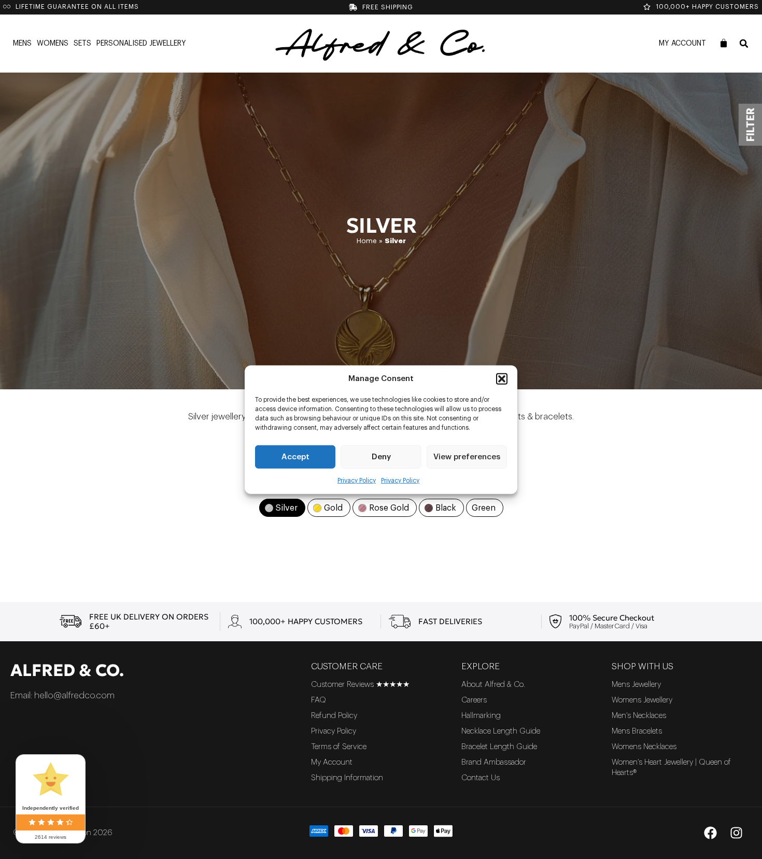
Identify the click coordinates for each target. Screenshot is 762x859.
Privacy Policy (356, 480)
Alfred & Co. (67, 670)
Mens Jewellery (636, 684)
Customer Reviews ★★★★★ (360, 684)
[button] (502, 379)
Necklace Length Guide (500, 731)
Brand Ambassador (493, 762)
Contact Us (480, 778)
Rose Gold (389, 508)
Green (484, 508)
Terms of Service (338, 747)
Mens (22, 43)
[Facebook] (710, 833)
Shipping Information (347, 778)
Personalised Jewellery (141, 43)
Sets (82, 43)
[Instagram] (736, 833)
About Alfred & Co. (493, 684)
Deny (381, 456)
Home (367, 240)
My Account (682, 43)
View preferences (466, 456)
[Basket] (723, 43)
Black (445, 508)
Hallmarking (481, 716)
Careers (474, 700)
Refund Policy (334, 716)
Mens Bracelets (637, 731)
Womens (52, 43)
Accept (295, 456)
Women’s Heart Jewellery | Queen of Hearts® (671, 767)
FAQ (318, 700)
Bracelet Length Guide (499, 747)
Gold (333, 508)
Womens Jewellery (642, 700)
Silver (287, 508)
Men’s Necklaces (639, 716)
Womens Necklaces (644, 747)
